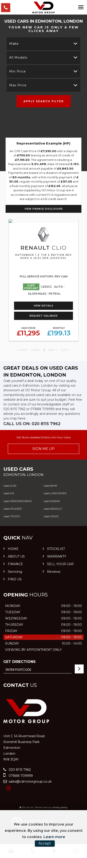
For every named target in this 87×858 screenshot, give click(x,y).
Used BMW (50, 485)
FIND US (15, 579)
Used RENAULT (53, 508)
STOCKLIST (56, 549)
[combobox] (43, 43)
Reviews (53, 572)
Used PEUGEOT (12, 508)
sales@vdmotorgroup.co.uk (30, 781)
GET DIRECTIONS (19, 662)
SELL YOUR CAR (60, 564)
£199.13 (58, 332)
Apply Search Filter (43, 101)
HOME (13, 549)
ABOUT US (16, 556)
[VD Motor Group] (43, 7)
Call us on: (31, 423)
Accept (44, 843)
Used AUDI (9, 485)
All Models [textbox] (18, 57)
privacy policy (59, 807)
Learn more (54, 837)
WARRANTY (56, 556)
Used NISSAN (52, 501)
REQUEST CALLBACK (43, 315)
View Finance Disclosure (44, 208)
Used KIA (8, 493)
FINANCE (15, 564)
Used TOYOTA (11, 516)
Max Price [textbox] (18, 85)
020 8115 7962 (14, 409)
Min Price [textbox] (17, 71)
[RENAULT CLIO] (43, 221)
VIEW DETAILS (43, 305)
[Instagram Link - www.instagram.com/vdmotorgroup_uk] (8, 788)
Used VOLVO (51, 516)
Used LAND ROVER (55, 493)
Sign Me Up (43, 449)
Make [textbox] (14, 44)
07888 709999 (42, 409)
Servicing (15, 572)
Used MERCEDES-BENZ (17, 501)
